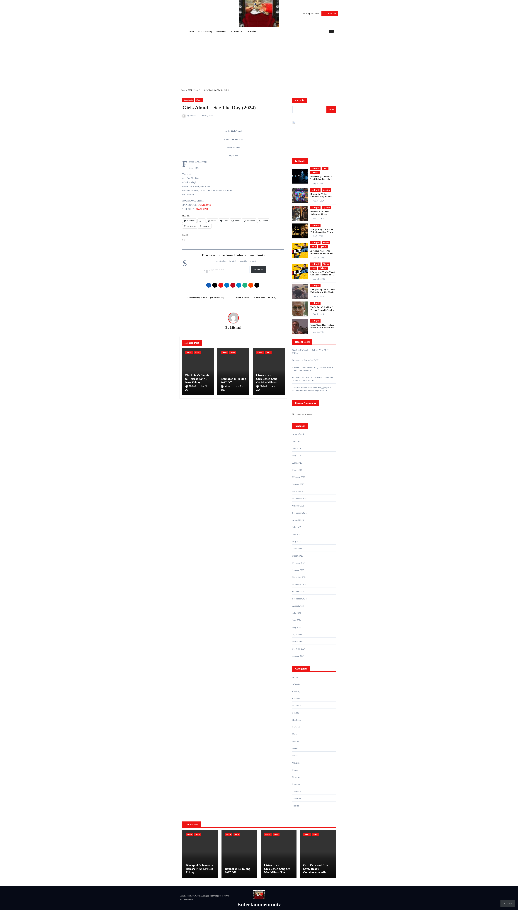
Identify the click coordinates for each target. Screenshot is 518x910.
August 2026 (298, 434)
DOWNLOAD (204, 205)
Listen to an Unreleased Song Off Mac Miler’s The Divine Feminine (266, 382)
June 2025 (296, 534)
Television (296, 798)
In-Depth (315, 168)
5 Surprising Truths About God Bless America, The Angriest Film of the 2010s (322, 274)
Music (198, 100)
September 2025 (299, 513)
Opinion (315, 172)
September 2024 (299, 599)
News (197, 352)
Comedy (296, 698)
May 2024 (296, 627)
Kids (294, 734)
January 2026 (298, 484)
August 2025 (298, 520)
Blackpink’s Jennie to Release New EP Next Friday (197, 379)
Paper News (223, 896)
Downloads (188, 100)
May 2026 (296, 456)
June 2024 (296, 620)
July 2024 (296, 613)
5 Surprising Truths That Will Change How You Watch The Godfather (321, 232)
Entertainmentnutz (259, 904)
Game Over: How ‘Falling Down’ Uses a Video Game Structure (322, 327)
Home (191, 31)
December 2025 (299, 491)
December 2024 (299, 577)
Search (299, 100)
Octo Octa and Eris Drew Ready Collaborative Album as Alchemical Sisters (316, 870)
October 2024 (298, 591)
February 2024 (298, 649)
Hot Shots (296, 720)
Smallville (296, 791)
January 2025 (298, 570)
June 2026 (296, 448)
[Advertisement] (259, 60)
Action (295, 677)
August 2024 (298, 606)
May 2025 (296, 541)
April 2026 (297, 463)
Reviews (296, 777)
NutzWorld (221, 31)
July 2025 (296, 527)
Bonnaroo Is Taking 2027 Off (305, 360)
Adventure (297, 684)
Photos (295, 770)
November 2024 (299, 584)
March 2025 (297, 556)
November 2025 (299, 498)
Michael (193, 116)
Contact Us (236, 31)
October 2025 (298, 506)
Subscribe (251, 31)
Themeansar (187, 900)
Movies (326, 243)
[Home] (183, 31)
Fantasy (295, 713)
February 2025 (298, 563)
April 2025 (297, 549)
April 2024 (297, 634)
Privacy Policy (205, 31)
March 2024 (297, 641)
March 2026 (297, 470)
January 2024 (298, 656)
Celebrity (296, 691)
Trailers (295, 806)
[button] (337, 31)
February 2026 (298, 477)
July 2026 (296, 441)
